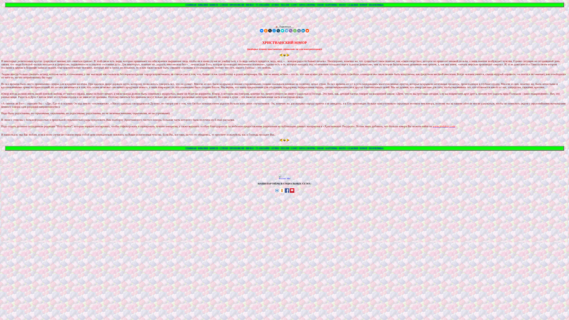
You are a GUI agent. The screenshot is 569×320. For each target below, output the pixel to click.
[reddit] (307, 30)
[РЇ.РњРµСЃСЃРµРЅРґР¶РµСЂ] (282, 30)
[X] (270, 30)
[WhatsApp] (295, 30)
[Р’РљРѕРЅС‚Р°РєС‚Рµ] (261, 30)
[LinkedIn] (303, 30)
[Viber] (291, 30)
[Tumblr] (299, 30)
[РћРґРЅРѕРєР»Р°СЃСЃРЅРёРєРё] (266, 30)
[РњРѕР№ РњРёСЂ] (274, 30)
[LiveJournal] (278, 30)
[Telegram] (286, 30)
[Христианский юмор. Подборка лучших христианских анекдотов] (284, 56)
